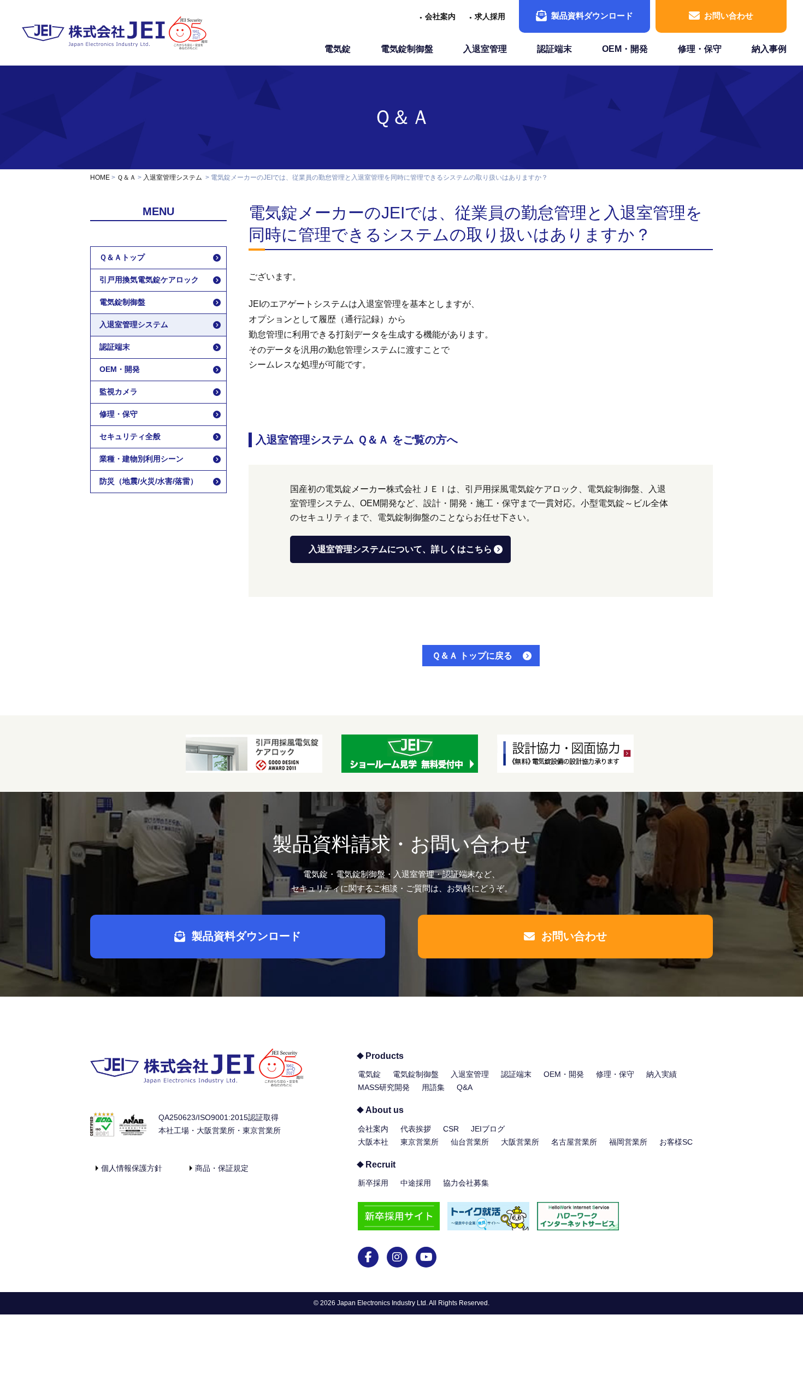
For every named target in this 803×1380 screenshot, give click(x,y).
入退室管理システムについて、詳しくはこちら (400, 549)
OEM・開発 (625, 49)
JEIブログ (488, 1128)
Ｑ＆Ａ (401, 117)
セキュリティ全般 (130, 436)
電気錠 (337, 49)
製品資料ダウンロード (592, 15)
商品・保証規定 (222, 1168)
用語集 (433, 1087)
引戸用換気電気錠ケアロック (149, 279)
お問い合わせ (728, 15)
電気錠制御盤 (407, 49)
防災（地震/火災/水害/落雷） (148, 481)
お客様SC (676, 1142)
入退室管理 (485, 49)
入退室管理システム (172, 177)
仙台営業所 (470, 1142)
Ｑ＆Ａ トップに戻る (472, 655)
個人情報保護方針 (131, 1168)
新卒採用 (373, 1182)
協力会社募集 (466, 1182)
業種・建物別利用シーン (141, 458)
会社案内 (440, 16)
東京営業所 (419, 1142)
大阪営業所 (520, 1142)
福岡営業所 (628, 1142)
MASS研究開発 (384, 1087)
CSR (451, 1128)
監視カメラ (118, 391)
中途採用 (415, 1182)
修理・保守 (700, 49)
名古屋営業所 (574, 1142)
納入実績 (661, 1074)
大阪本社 (373, 1142)
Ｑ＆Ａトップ (122, 257)
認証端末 (554, 49)
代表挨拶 (415, 1128)
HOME (100, 177)
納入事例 (769, 49)
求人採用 (490, 16)
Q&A (465, 1087)
